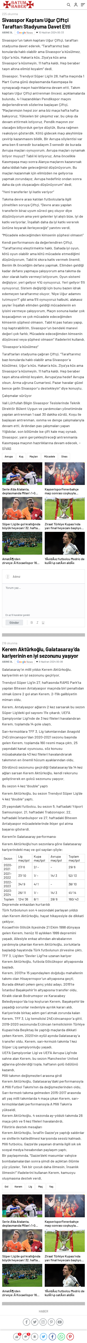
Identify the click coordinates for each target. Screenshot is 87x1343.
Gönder (14, 622)
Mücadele (49, 456)
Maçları (34, 456)
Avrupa (9, 456)
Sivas (64, 456)
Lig (30, 1186)
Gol (6, 1186)
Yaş (51, 1186)
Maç (40, 1186)
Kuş (21, 456)
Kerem (18, 1186)
